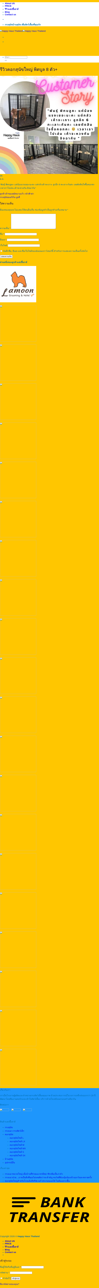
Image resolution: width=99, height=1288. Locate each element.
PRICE (8, 6)
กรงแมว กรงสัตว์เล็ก (14, 1131)
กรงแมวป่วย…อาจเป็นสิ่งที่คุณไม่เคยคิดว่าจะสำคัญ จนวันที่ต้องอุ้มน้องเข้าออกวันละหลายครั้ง (48, 1177)
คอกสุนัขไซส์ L (17, 1138)
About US (10, 3)
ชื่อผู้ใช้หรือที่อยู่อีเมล (10, 1267)
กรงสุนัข (9, 1127)
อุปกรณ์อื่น (10, 1162)
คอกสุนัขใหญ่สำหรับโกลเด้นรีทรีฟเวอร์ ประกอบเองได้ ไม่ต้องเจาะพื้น (37, 1181)
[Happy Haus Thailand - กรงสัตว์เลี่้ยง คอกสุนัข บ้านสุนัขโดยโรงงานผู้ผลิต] (23, 31)
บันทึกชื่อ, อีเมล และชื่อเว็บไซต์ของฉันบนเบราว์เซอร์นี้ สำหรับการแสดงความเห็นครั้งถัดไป (45, 251)
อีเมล (3, 239)
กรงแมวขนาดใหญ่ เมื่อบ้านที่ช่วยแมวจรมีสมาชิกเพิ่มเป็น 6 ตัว (34, 1174)
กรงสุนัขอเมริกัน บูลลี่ (10, 197)
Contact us (10, 14)
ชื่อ (2, 234)
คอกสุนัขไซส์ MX (18, 1148)
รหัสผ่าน (4, 1272)
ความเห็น (5, 228)
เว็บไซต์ (3, 245)
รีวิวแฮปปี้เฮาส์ (11, 9)
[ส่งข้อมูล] (6, 60)
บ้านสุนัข (9, 1159)
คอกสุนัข (9, 1134)
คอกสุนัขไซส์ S (17, 1152)
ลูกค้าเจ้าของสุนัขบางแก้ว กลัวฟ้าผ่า (17, 194)
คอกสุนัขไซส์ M (17, 1145)
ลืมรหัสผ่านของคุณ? (9, 1284)
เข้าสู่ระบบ (15, 1278)
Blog (7, 12)
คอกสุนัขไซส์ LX (17, 1141)
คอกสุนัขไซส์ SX (17, 1155)
